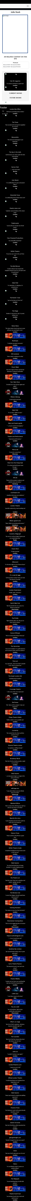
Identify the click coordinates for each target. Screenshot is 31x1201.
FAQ (3, 111)
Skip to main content (5, 1)
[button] (15, 34)
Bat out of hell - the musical (9, 64)
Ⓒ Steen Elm (5, 113)
